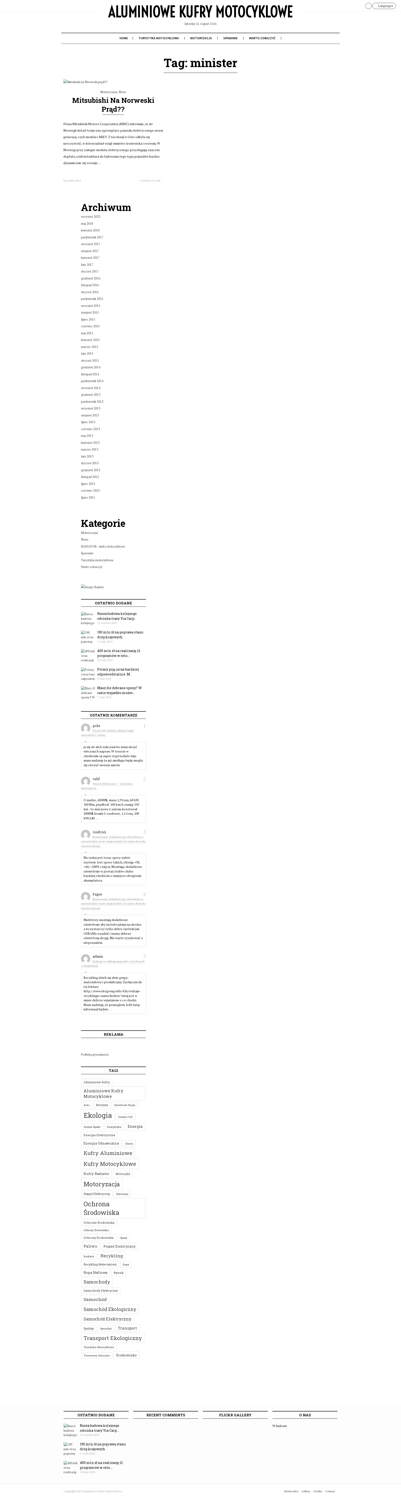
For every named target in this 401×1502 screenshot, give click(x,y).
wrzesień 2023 (90, 216)
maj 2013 (87, 436)
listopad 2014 (90, 374)
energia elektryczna (99, 1135)
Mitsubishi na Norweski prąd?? (113, 104)
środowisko (126, 1355)
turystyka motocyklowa (99, 1347)
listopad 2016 (90, 285)
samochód (95, 1299)
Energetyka (114, 1127)
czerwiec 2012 (90, 490)
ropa (126, 1264)
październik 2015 (92, 299)
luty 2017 (87, 265)
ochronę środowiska (98, 1237)
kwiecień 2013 (90, 443)
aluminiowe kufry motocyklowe (103, 1093)
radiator (89, 1256)
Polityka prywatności (95, 1054)
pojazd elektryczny (119, 1246)
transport (127, 1328)
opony (123, 1237)
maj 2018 (87, 223)
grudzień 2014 (90, 367)
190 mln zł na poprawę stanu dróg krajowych (120, 634)
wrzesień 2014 (90, 388)
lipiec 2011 (88, 497)
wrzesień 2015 (90, 306)
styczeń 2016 (90, 292)
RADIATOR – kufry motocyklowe (103, 546)
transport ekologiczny (113, 1337)
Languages (385, 6)
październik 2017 (92, 237)
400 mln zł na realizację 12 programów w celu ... (118, 653)
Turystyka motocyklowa (159, 38)
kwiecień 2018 (90, 230)
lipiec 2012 (88, 484)
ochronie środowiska (99, 1222)
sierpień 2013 (90, 415)
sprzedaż (106, 1328)
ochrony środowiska (96, 1230)
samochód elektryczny (108, 1319)
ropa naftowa (95, 1272)
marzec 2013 (89, 449)
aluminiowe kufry (97, 1082)
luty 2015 (87, 353)
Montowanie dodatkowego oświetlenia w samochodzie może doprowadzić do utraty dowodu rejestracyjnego (113, 841)
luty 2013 (87, 456)
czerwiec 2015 (90, 326)
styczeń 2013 (90, 463)
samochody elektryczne (101, 1290)
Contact (330, 1491)
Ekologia (98, 1115)
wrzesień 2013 (90, 408)
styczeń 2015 (90, 360)
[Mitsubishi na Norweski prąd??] (85, 82)
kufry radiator (96, 1173)
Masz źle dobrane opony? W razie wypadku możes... (119, 690)
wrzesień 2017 (90, 244)
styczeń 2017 (90, 271)
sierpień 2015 (90, 312)
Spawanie (230, 38)
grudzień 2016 (90, 278)
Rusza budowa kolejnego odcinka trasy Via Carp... (117, 616)
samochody (97, 1282)
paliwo (90, 1246)
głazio (129, 1143)
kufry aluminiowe (108, 1152)
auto (87, 1105)
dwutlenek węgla (124, 1105)
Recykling (111, 1256)
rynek (119, 1273)
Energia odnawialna (101, 1143)
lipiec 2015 (88, 319)
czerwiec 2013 (90, 429)
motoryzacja (102, 1184)
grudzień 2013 (90, 395)
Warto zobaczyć (262, 38)
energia (135, 1126)
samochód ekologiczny (110, 1309)
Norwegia (122, 1194)
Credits (317, 1491)
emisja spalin (92, 1127)
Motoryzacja (201, 38)
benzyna (102, 1105)
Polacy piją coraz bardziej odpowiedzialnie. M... (118, 671)
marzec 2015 (89, 347)
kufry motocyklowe (110, 1163)
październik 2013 (92, 401)
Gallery (305, 1491)
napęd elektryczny (97, 1194)
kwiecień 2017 (90, 258)
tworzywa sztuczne (97, 1355)
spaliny (89, 1328)
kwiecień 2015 (90, 340)
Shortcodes (291, 1491)
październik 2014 (92, 381)
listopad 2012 (90, 477)
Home (124, 38)
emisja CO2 (125, 1117)
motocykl (123, 1174)
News (122, 92)
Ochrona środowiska (102, 1208)
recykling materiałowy (100, 1264)
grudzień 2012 (90, 470)
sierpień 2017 (90, 251)
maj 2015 (87, 333)
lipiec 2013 (88, 422)
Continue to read (150, 180)
